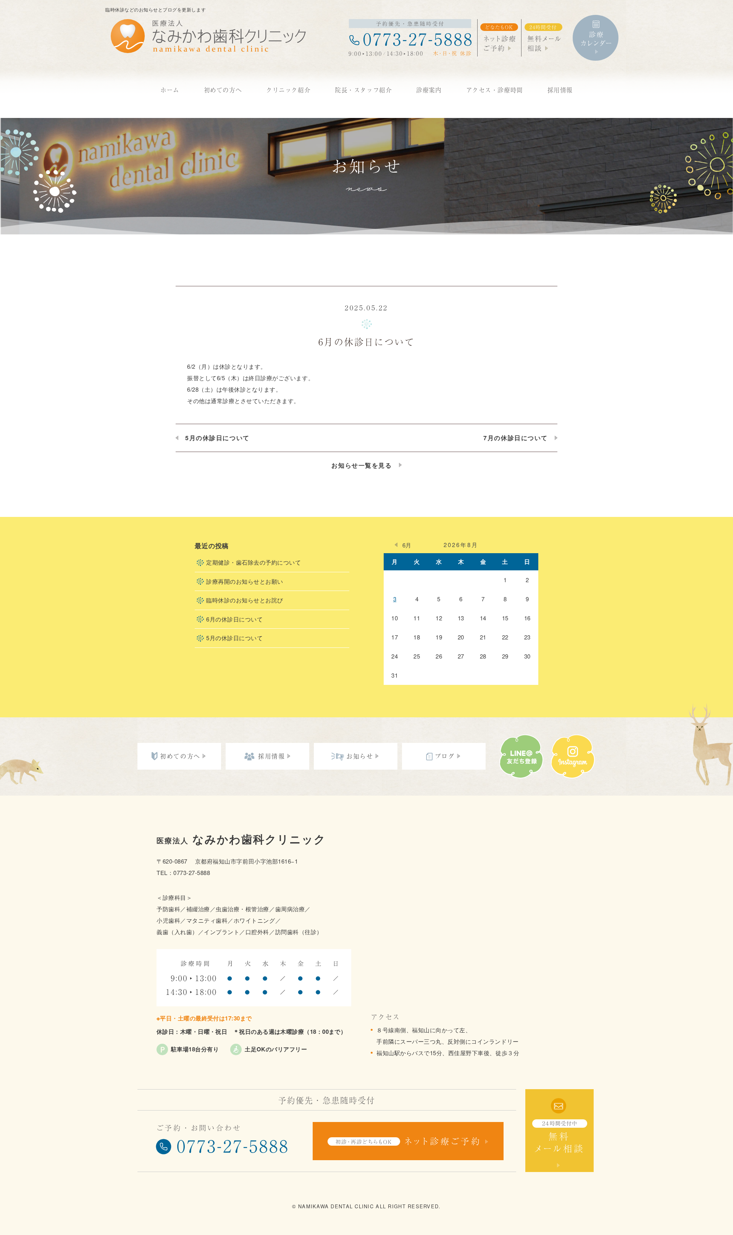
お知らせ (359, 756)
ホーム (169, 90)
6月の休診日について (234, 619)
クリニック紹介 (288, 90)
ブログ (445, 756)
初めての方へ (223, 90)
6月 (407, 545)
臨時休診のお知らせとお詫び (244, 600)
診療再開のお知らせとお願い (244, 581)
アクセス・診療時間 (494, 90)
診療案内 (428, 90)
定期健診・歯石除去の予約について (253, 562)
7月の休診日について (515, 438)
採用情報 (560, 90)
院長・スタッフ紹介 (363, 90)
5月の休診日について (217, 438)
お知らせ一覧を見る (361, 465)
